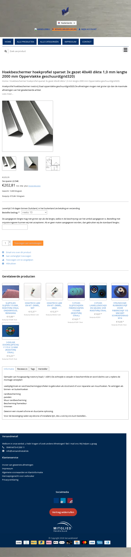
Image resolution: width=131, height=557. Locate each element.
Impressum (70, 41)
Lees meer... (7, 93)
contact (86, 41)
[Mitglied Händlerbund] (63, 526)
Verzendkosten (34, 186)
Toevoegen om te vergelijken (19, 259)
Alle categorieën (49, 41)
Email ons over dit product (18, 252)
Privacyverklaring (10, 479)
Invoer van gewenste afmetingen (17, 464)
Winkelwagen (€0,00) (65, 29)
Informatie (9, 368)
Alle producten (25, 41)
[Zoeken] (5, 51)
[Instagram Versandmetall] (70, 500)
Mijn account (88, 29)
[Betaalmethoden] (19, 542)
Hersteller (42, 368)
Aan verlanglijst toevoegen (18, 256)
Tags (33, 368)
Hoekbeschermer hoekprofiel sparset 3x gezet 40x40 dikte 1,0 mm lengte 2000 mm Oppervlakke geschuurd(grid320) (64, 81)
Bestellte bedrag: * (10, 212)
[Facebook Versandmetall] (56, 500)
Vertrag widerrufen (63, 512)
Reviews (22, 368)
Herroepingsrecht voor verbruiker (18, 476)
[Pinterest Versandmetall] (63, 500)
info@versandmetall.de (17, 451)
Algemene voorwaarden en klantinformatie (22, 472)
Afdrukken (11, 263)
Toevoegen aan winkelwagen (28, 243)
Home (8, 41)
